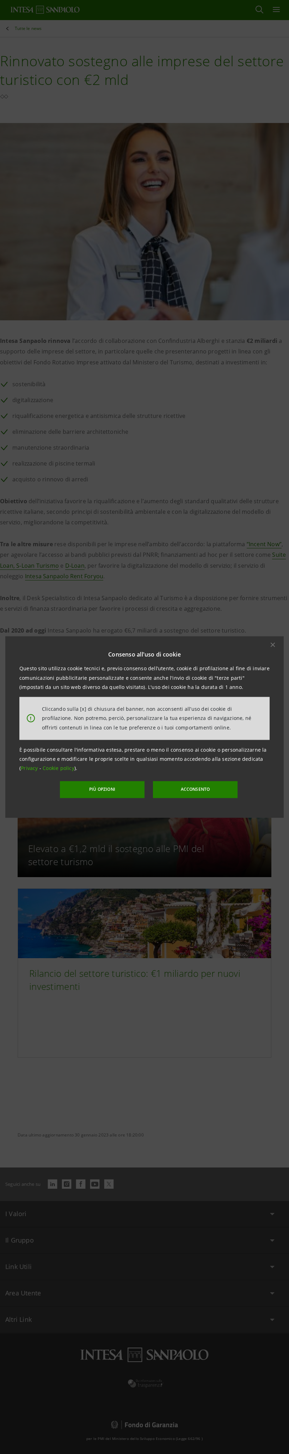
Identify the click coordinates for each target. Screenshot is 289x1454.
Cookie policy (58, 768)
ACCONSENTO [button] (195, 789)
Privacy (30, 768)
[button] (273, 645)
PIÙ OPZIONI (102, 789)
